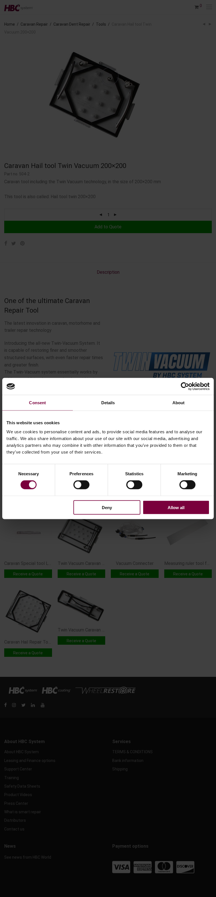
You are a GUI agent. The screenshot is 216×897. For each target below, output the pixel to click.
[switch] (81, 484)
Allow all (176, 507)
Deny (107, 507)
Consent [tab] (37, 402)
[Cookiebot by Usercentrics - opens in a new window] (185, 386)
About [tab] (178, 402)
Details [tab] (108, 402)
